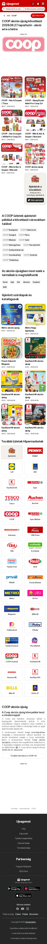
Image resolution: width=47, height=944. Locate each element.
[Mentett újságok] (33, 4)
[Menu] (43, 4)
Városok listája (23, 843)
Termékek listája (23, 848)
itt (17, 747)
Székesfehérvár (13, 250)
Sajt (12, 282)
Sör (18, 282)
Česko (18, 914)
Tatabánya (10, 260)
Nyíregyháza (11, 245)
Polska (25, 914)
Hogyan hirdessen (23, 866)
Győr (24, 240)
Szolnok (30, 255)
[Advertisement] (23, 53)
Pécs (24, 235)
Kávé (5, 282)
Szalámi (36, 282)
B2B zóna (23, 871)
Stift (5, 287)
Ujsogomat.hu (30, 922)
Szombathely (12, 255)
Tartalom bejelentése (23, 838)
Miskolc (9, 240)
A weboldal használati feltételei (23, 933)
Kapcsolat (23, 833)
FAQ (23, 829)
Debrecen (28, 230)
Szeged (9, 235)
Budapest (10, 230)
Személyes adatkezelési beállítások (23, 928)
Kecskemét (31, 245)
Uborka (26, 282)
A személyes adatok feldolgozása (23, 938)
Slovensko (33, 914)
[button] (38, 4)
